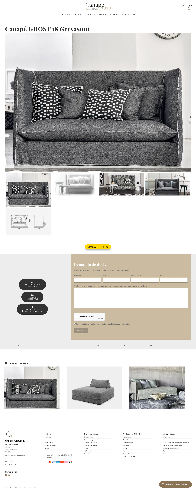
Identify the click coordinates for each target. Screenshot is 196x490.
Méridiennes (88, 451)
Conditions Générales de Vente (172, 445)
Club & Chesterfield (129, 456)
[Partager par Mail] (151, 345)
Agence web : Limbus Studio (28, 487)
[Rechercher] (133, 14)
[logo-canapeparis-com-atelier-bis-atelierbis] (98, 6)
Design (125, 448)
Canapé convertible (50, 445)
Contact (165, 454)
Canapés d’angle (89, 440)
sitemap (165, 451)
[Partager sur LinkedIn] (124, 345)
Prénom (77, 275)
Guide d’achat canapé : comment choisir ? (176, 442)
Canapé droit (48, 440)
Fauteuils (87, 448)
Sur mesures (166, 440)
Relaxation (87, 454)
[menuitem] (66, 14)
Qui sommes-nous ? (169, 437)
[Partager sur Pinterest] (98, 345)
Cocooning (126, 451)
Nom (105, 275)
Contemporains (128, 442)
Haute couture (127, 437)
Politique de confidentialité (171, 448)
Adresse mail (136, 275)
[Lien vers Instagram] (183, 6)
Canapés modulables (90, 445)
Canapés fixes (88, 437)
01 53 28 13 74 (11, 464)
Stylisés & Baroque (129, 454)
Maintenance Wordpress (43, 487)
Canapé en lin (49, 442)
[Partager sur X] (45, 345)
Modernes (126, 445)
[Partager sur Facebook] (18, 345)
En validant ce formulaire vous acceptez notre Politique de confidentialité (104, 324)
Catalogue (48, 437)
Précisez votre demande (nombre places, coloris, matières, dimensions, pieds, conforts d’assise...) (110, 286)
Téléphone (164, 275)
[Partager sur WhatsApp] (71, 345)
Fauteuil (47, 448)
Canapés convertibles (90, 442)
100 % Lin (126, 440)
